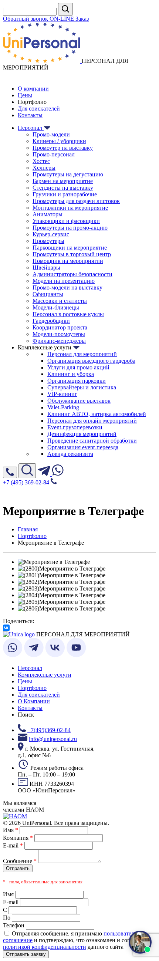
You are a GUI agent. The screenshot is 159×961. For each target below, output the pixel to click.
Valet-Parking (63, 407)
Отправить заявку (26, 954)
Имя (10, 830)
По (6, 917)
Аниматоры (47, 214)
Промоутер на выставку (63, 148)
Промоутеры (48, 241)
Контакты (30, 115)
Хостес (41, 161)
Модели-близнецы (56, 307)
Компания (18, 838)
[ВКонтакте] (6, 628)
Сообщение (20, 861)
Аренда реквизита (70, 454)
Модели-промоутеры (59, 334)
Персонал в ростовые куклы (68, 314)
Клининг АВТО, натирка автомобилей (96, 414)
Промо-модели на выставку (67, 287)
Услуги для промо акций (78, 367)
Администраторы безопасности (72, 274)
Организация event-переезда (82, 447)
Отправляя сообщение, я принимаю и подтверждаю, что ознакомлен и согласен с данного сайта (75, 940)
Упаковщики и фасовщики (66, 221)
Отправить (18, 868)
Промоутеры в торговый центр (72, 254)
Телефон (13, 925)
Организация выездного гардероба (91, 361)
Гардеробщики (51, 321)
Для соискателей (39, 108)
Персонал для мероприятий (82, 354)
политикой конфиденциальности (44, 947)
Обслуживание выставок (79, 400)
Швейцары (46, 267)
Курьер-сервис (51, 234)
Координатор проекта (60, 327)
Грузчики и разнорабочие (65, 194)
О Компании (34, 701)
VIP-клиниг (62, 394)
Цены (25, 95)
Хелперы (44, 168)
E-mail (13, 845)
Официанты (48, 294)
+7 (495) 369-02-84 (27, 482)
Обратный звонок (26, 19)
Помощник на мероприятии (68, 261)
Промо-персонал (54, 154)
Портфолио (32, 688)
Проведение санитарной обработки (92, 440)
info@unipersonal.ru (53, 739)
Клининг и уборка (70, 374)
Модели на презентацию (64, 281)
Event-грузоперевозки (74, 427)
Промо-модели (51, 134)
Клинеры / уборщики (59, 141)
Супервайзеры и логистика (81, 387)
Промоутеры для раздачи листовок (76, 201)
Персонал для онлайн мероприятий (92, 420)
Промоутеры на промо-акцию (70, 227)
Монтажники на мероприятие (70, 207)
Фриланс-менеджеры (59, 341)
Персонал (31, 128)
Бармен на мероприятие (63, 181)
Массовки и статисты (60, 301)
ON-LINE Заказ (69, 19)
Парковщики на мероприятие (70, 247)
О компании (33, 88)
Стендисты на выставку (63, 188)
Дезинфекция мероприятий (81, 434)
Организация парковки (76, 381)
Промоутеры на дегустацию (68, 174)
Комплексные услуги (44, 674)
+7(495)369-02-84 (49, 730)
